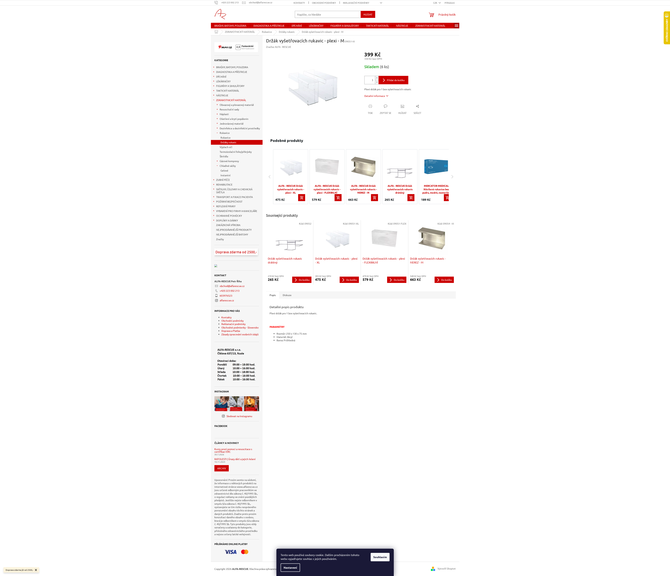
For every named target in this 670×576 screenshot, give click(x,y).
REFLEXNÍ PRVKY (225, 206)
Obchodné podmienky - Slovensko (240, 327)
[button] (269, 176)
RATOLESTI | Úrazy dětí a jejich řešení (235, 459)
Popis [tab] (273, 295)
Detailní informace (374, 95)
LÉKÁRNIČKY (223, 81)
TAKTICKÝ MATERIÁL (227, 90)
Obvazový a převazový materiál (237, 104)
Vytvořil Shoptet (447, 568)
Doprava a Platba (230, 330)
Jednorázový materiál (231, 123)
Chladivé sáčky (228, 165)
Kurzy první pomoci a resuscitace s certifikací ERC (233, 450)
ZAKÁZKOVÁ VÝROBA (228, 225)
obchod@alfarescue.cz (232, 285)
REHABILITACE (224, 184)
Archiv (221, 468)
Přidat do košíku (396, 80)
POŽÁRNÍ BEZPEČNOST (229, 201)
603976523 (226, 295)
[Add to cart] (301, 197)
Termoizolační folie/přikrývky (236, 151)
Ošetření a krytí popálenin (234, 118)
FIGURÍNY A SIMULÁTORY (230, 85)
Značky (220, 239)
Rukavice (225, 132)
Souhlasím (380, 557)
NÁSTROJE (222, 95)
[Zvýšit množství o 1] (377, 78)
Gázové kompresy (229, 161)
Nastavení (290, 567)
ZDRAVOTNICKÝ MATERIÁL (231, 100)
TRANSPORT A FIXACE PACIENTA (234, 196)
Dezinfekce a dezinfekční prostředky (240, 128)
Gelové (224, 170)
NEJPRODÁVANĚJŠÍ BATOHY (232, 234)
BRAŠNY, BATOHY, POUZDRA (232, 67)
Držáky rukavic (228, 142)
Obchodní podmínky (324, 2)
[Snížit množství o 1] (377, 82)
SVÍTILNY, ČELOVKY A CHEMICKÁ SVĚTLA (234, 191)
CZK (435, 2)
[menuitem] (230, 25)
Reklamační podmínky (356, 2)
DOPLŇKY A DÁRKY (227, 220)
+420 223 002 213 (229, 290)
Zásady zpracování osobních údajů (240, 334)
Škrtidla (224, 156)
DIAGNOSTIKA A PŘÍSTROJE (231, 71)
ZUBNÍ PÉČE (223, 179)
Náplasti (224, 114)
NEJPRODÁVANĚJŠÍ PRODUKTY (234, 229)
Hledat (367, 14)
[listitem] (290, 176)
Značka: (278, 46)
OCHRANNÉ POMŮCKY (229, 215)
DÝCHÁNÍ (221, 76)
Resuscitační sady (229, 109)
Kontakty (299, 2)
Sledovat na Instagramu (239, 416)
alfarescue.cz (227, 300)
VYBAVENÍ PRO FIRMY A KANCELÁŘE (236, 210)
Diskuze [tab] (287, 295)
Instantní (226, 175)
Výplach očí (226, 147)
